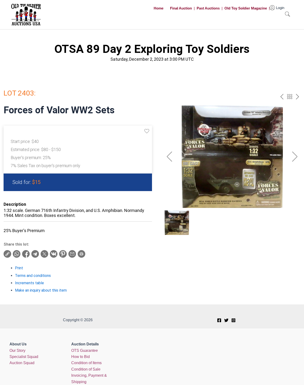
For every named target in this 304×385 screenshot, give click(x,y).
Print (19, 268)
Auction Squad (22, 363)
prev (282, 97)
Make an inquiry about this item (41, 290)
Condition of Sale (85, 369)
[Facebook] (219, 320)
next (297, 97)
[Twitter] (226, 320)
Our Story (17, 350)
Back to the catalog (290, 97)
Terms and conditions (33, 275)
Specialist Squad (24, 357)
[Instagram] (233, 320)
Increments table (29, 283)
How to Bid (80, 357)
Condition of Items (86, 363)
